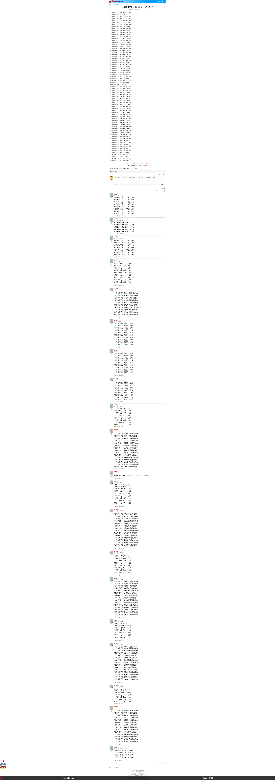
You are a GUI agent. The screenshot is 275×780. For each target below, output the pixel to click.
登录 (158, 1)
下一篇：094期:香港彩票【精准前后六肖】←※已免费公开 (124, 168)
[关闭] (3, 761)
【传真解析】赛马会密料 (68, 778)
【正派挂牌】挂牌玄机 (207, 778)
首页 (110, 4)
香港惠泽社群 (116, 4)
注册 (162, 1)
